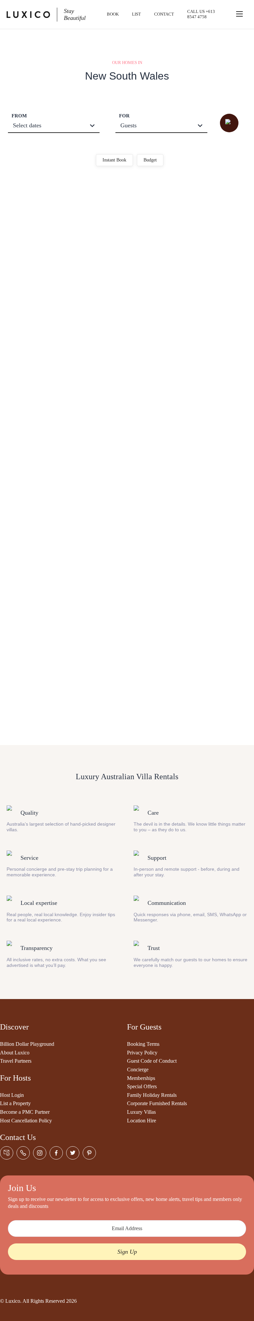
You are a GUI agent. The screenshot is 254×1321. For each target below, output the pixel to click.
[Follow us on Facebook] (56, 1153)
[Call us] (23, 1153)
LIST (136, 14)
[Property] (127, 200)
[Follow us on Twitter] (72, 1153)
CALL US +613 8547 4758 (201, 14)
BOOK (113, 14)
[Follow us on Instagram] (39, 1153)
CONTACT (164, 14)
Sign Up (127, 1251)
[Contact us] (6, 1153)
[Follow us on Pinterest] (89, 1153)
